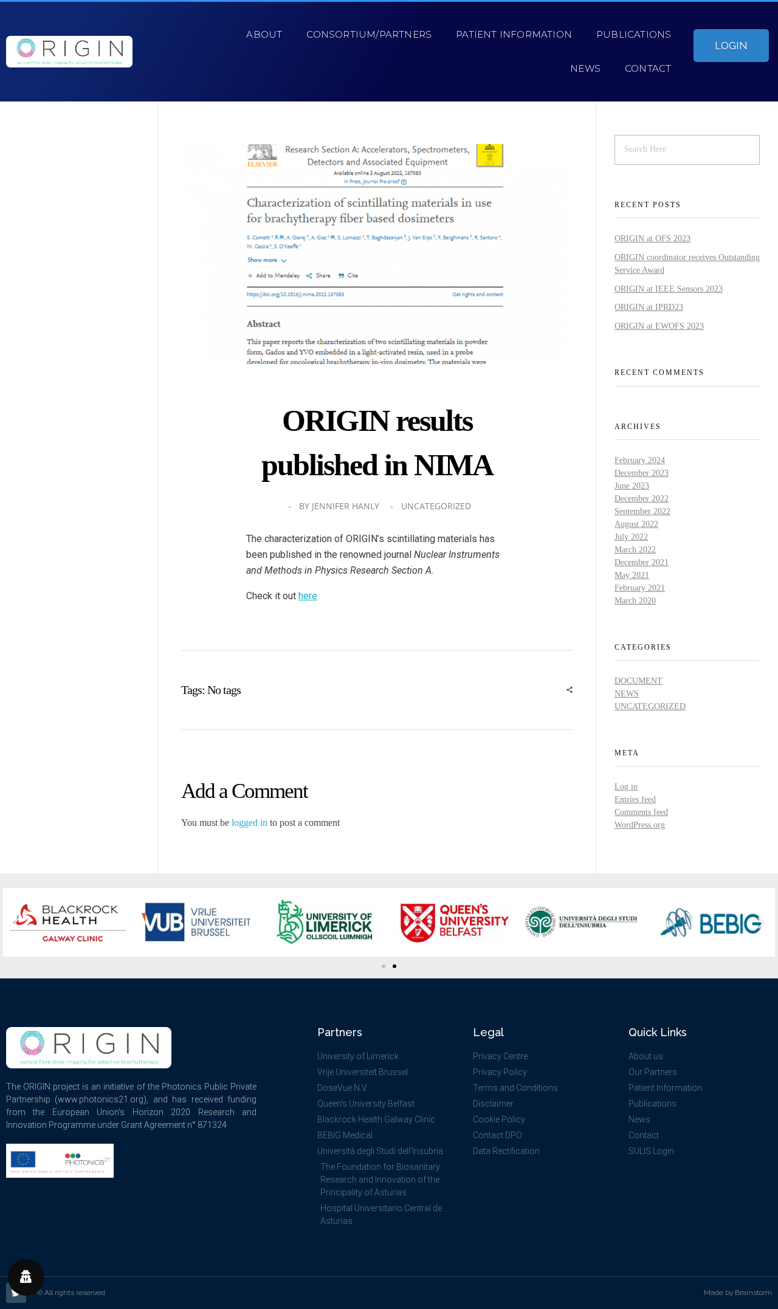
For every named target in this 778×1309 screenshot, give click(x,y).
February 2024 (639, 460)
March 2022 (635, 549)
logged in (251, 822)
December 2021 (641, 562)
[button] (16, 922)
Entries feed (635, 799)
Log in (626, 786)
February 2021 (639, 588)
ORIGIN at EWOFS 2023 (659, 326)
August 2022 (636, 524)
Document (638, 680)
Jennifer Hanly (345, 506)
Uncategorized (436, 506)
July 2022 (631, 536)
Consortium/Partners (369, 34)
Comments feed (641, 812)
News (585, 68)
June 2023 (631, 485)
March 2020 (635, 600)
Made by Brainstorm (738, 1292)
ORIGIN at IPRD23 (648, 307)
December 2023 (641, 473)
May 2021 (631, 575)
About (264, 34)
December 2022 (641, 498)
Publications (633, 34)
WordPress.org (639, 825)
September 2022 (642, 511)
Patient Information (514, 34)
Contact (648, 68)
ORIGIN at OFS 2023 (652, 238)
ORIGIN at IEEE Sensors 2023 (668, 289)
